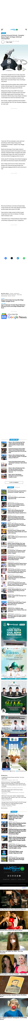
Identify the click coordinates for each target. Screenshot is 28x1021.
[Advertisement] (14, 14)
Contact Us (13, 879)
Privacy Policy (21, 879)
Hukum (11, 293)
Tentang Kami (6, 879)
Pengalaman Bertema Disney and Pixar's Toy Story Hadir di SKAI (12, 778)
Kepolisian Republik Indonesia (9, 294)
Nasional (20, 294)
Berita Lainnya (4, 808)
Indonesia (17, 293)
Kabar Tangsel (9, 42)
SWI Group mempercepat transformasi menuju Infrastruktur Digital (12, 790)
